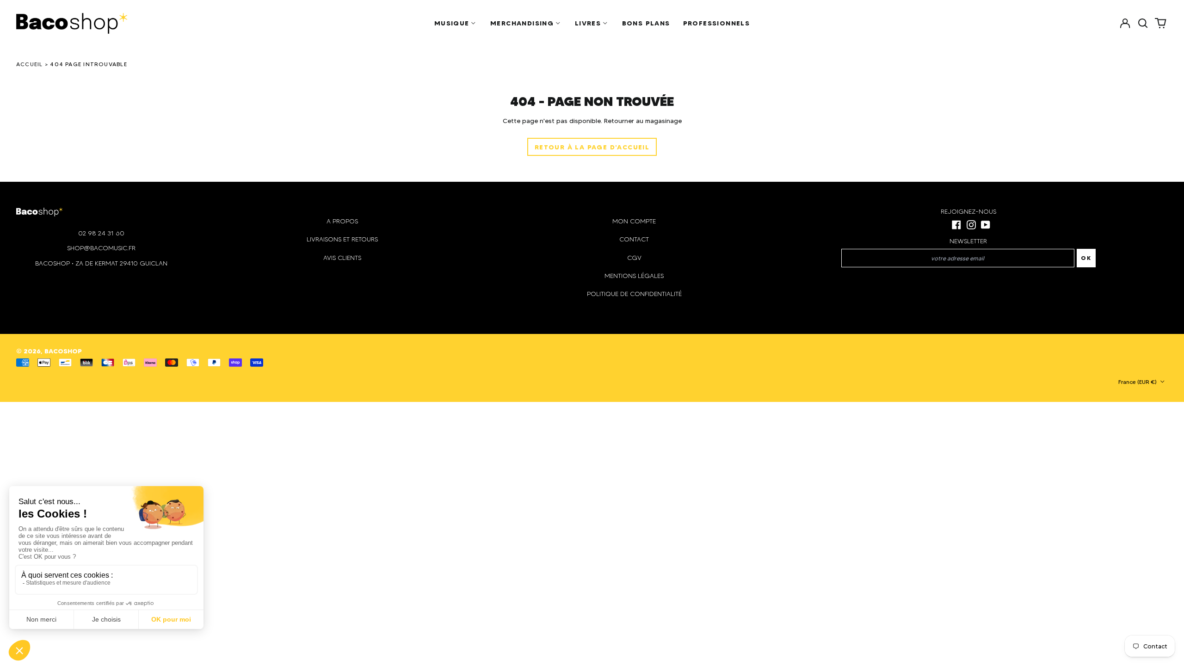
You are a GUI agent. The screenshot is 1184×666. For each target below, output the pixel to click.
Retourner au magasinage (643, 121)
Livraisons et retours (342, 239)
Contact (634, 239)
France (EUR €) (1138, 381)
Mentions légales (634, 276)
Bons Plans (646, 23)
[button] (1142, 23)
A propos (342, 221)
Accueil (29, 64)
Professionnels (716, 23)
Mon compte (634, 221)
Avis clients (342, 258)
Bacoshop (63, 351)
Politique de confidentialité (634, 294)
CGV (634, 258)
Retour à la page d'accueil (592, 147)
